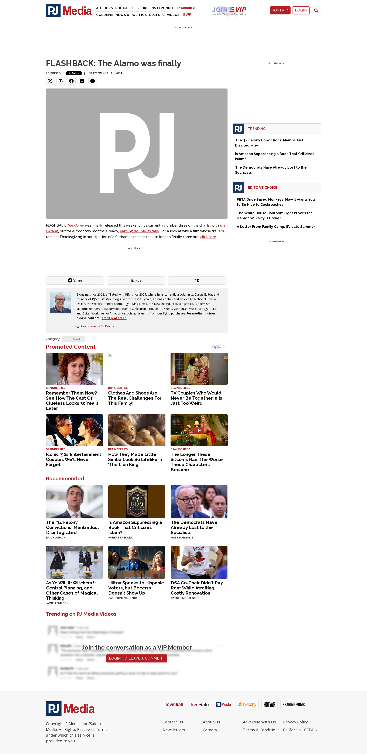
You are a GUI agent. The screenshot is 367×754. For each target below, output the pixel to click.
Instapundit (162, 8)
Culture (157, 15)
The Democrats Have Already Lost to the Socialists (194, 527)
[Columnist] (62, 302)
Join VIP (280, 10)
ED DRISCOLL (73, 339)
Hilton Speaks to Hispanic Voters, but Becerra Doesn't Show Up (136, 588)
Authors (104, 8)
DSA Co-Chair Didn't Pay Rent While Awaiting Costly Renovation (197, 588)
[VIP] (187, 14)
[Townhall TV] (188, 8)
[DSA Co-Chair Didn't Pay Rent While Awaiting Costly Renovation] (199, 561)
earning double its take (139, 230)
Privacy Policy (295, 721)
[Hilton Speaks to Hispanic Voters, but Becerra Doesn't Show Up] (136, 561)
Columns (105, 15)
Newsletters (174, 729)
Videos (173, 15)
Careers (210, 729)
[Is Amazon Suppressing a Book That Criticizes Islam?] (136, 501)
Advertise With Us (259, 721)
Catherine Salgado (122, 598)
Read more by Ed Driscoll (97, 326)
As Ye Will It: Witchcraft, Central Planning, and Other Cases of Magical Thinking (71, 590)
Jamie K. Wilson (57, 603)
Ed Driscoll (55, 73)
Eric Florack (55, 537)
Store (142, 8)
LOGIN (301, 10)
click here (208, 236)
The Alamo (75, 225)
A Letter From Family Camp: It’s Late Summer (276, 227)
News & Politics (131, 15)
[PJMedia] (69, 10)
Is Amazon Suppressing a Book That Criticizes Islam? (135, 527)
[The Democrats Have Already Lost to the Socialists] (199, 501)
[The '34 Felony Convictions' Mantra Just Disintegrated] (74, 501)
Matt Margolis (182, 537)
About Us (211, 721)
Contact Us (173, 721)
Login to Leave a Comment (137, 658)
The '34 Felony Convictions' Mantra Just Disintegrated (72, 527)
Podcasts (125, 8)
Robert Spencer (120, 537)
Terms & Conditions (261, 729)
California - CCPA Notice (302, 729)
